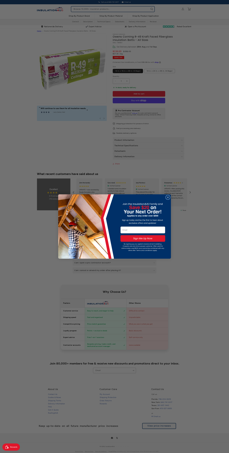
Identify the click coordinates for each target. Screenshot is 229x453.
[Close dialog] (168, 197)
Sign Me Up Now (142, 238)
